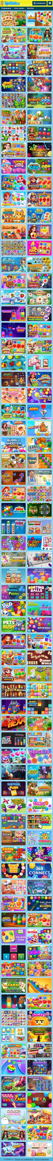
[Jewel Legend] (13, 379)
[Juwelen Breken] (39, 969)
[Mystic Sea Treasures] (39, 264)
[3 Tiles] (39, 1149)
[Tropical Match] (13, 1051)
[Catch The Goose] (39, 445)
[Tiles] (39, 690)
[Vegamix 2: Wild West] (13, 117)
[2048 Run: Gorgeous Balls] (13, 1067)
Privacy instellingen (42, 1159)
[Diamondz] (39, 1067)
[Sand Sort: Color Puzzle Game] (13, 313)
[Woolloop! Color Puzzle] (39, 428)
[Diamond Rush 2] (13, 1149)
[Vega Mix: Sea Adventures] (39, 215)
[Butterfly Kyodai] (13, 100)
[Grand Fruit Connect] (13, 19)
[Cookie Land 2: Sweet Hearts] (13, 166)
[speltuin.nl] (10, 3)
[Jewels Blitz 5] (39, 68)
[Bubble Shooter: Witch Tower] (39, 854)
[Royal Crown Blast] (39, 461)
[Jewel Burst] (39, 150)
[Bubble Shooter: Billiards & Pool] (39, 903)
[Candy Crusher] (39, 805)
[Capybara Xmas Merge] (39, 526)
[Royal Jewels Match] (39, 641)
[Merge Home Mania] (39, 1116)
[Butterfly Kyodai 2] (13, 805)
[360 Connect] (39, 870)
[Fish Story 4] (39, 952)
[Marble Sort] (39, 412)
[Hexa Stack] (39, 1100)
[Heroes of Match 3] (39, 84)
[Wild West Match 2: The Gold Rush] (39, 182)
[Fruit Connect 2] (13, 363)
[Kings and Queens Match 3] (13, 658)
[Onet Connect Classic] (39, 494)
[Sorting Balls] (39, 592)
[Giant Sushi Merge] (13, 461)
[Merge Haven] (39, 51)
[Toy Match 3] (13, 969)
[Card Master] (13, 1100)
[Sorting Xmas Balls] (13, 526)
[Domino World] (39, 658)
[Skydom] (39, 936)
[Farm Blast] (13, 854)
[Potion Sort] (13, 330)
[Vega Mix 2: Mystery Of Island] (13, 35)
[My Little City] (39, 166)
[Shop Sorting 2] (39, 821)
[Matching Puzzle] (13, 592)
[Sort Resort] (39, 559)
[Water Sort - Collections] (13, 707)
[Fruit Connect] (13, 133)
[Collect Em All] (39, 543)
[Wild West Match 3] (13, 674)
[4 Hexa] (13, 723)
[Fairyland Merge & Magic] (13, 51)
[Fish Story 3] (13, 182)
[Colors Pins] (13, 936)
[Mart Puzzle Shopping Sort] (39, 363)
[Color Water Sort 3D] (13, 739)
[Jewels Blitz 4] (13, 68)
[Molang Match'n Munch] (13, 1116)
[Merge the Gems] (13, 1002)
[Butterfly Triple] (13, 477)
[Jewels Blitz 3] (39, 100)
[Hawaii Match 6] (39, 379)
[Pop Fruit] (13, 84)
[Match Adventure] (39, 789)
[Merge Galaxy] (39, 1018)
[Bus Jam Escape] (39, 608)
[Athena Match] (13, 150)
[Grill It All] (13, 690)
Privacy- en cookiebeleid (24, 1159)
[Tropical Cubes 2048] (39, 723)
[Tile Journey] (13, 297)
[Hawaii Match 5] (13, 346)
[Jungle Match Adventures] (39, 1034)
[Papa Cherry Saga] (13, 887)
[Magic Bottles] (13, 920)
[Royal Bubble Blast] (39, 281)
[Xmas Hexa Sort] (13, 510)
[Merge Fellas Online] (13, 543)
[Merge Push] (13, 789)
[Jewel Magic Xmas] (39, 510)
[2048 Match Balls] (39, 625)
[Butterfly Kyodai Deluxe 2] (39, 1083)
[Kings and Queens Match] (39, 330)
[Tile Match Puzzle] (39, 297)
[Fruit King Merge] (13, 870)
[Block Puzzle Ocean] (39, 772)
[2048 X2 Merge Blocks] (13, 952)
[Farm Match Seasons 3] (13, 494)
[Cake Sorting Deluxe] (13, 215)
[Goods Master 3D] (39, 1051)
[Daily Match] (13, 1018)
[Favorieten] (49, 3)
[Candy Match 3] (13, 903)
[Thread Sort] (13, 1034)
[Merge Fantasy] (13, 1083)
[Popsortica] (13, 264)
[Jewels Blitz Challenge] (13, 1133)
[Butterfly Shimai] (39, 887)
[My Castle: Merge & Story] (13, 428)
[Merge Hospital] (39, 477)
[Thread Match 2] (39, 838)
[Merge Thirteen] (39, 756)
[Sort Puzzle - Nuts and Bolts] (39, 576)
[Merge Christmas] (13, 576)
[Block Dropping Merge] (39, 707)
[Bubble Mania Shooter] (13, 772)
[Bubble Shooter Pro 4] (39, 395)
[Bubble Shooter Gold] (13, 445)
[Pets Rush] (13, 625)
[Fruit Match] (39, 19)
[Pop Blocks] (13, 608)
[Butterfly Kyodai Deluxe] (13, 248)
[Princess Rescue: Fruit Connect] (39, 313)
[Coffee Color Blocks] (39, 985)
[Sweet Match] (13, 395)
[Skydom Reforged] (13, 756)
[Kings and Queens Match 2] (13, 281)
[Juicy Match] (39, 1002)
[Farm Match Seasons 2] (39, 920)
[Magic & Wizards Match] (13, 641)
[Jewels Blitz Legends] (39, 133)
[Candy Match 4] (39, 1133)
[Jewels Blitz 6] (39, 35)
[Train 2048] (13, 838)
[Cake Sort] (13, 232)
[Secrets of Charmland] (13, 199)
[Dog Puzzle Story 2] (39, 346)
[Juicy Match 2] (39, 248)
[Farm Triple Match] (13, 985)
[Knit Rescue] (13, 821)
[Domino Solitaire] (13, 559)
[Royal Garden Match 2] (39, 232)
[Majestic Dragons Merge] (39, 674)
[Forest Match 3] (13, 412)
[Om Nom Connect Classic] (39, 117)
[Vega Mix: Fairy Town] (39, 739)
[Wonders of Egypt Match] (39, 199)
